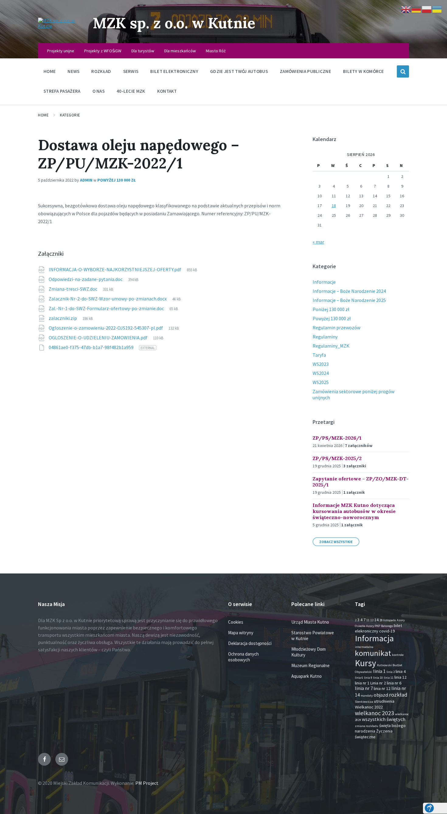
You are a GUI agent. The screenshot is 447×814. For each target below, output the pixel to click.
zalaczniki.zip (63, 318)
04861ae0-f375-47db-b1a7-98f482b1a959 (91, 347)
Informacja (374, 638)
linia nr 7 (364, 688)
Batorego (387, 626)
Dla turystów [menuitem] (142, 51)
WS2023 (321, 364)
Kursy (365, 663)
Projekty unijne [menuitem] (60, 51)
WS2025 (321, 382)
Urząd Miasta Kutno (310, 622)
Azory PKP (373, 626)
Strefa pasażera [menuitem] (62, 91)
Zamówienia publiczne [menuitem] (305, 71)
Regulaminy (325, 337)
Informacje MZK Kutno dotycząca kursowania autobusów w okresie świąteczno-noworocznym (354, 511)
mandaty (367, 696)
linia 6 (359, 678)
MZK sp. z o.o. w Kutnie (174, 23)
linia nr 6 (394, 683)
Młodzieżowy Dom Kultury (308, 652)
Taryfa (319, 355)
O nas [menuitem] (98, 91)
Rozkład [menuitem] (101, 71)
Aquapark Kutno (306, 676)
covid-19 (387, 631)
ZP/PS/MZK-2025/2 (337, 458)
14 (376, 619)
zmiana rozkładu (366, 726)
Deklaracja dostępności (250, 643)
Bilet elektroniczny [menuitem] (174, 71)
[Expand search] (403, 71)
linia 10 (378, 678)
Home (43, 115)
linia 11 (388, 678)
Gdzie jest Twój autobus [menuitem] (239, 71)
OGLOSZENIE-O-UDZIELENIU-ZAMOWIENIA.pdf (98, 337)
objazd (381, 695)
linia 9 (368, 678)
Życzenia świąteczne (374, 733)
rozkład (398, 694)
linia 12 (400, 677)
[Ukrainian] (437, 9)
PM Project (146, 783)
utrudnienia (384, 701)
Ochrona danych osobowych (243, 657)
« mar (318, 242)
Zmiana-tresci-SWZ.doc (73, 289)
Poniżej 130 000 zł (331, 309)
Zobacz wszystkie (336, 541)
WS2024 (321, 373)
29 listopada (387, 620)
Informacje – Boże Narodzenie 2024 (349, 291)
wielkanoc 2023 (374, 713)
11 (367, 620)
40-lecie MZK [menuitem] (130, 91)
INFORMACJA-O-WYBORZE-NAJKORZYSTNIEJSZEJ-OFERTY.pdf (115, 269)
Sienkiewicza (364, 702)
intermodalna (364, 647)
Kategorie (70, 115)
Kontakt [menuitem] (167, 91)
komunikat (373, 653)
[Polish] (427, 9)
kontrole (398, 655)
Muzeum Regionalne (310, 665)
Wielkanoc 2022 (369, 707)
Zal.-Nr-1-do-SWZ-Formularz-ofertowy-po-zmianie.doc (107, 308)
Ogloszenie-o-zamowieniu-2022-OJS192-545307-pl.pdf (106, 328)
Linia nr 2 (378, 683)
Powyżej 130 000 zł (116, 180)
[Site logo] (61, 26)
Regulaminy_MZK (331, 346)
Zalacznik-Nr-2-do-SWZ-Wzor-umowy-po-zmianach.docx (108, 299)
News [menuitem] (73, 71)
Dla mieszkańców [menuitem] (180, 51)
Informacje (324, 282)
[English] (406, 9)
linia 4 (401, 671)
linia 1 (379, 671)
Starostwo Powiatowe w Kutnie (312, 635)
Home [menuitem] (49, 71)
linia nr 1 (362, 683)
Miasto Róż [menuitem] (216, 51)
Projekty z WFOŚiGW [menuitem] (102, 51)
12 (371, 620)
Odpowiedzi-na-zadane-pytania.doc (86, 279)
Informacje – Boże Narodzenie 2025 (349, 300)
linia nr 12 (382, 688)
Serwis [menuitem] (131, 71)
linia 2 (390, 672)
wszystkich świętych (383, 719)
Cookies (235, 622)
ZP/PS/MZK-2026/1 (337, 438)
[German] (416, 9)
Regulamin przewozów (336, 327)
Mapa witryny (240, 633)
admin (86, 180)
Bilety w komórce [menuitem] (363, 71)
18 (334, 205)
